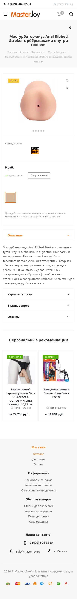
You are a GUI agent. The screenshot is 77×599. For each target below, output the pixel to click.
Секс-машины (38, 521)
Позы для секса (38, 516)
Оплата (39, 464)
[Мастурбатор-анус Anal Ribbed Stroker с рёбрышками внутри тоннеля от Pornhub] (38, 100)
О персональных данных (38, 490)
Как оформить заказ (38, 480)
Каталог (38, 454)
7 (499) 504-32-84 (41, 543)
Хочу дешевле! (39, 175)
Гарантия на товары (38, 485)
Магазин (39, 447)
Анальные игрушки (38, 511)
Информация (38, 473)
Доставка (38, 459)
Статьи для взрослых (38, 506)
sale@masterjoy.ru (28, 551)
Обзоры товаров (39, 499)
